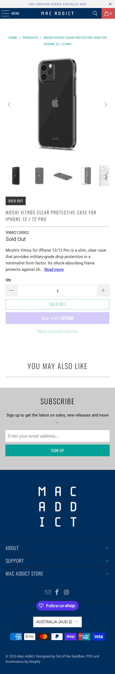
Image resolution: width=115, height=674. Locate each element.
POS (89, 656)
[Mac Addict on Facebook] (57, 593)
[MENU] (2, 13)
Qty (8, 280)
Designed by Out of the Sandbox (60, 656)
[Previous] (9, 104)
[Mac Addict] (57, 13)
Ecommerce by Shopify (23, 662)
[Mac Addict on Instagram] (67, 593)
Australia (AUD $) (54, 622)
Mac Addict (25, 656)
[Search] (95, 13)
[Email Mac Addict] (48, 593)
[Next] (105, 104)
